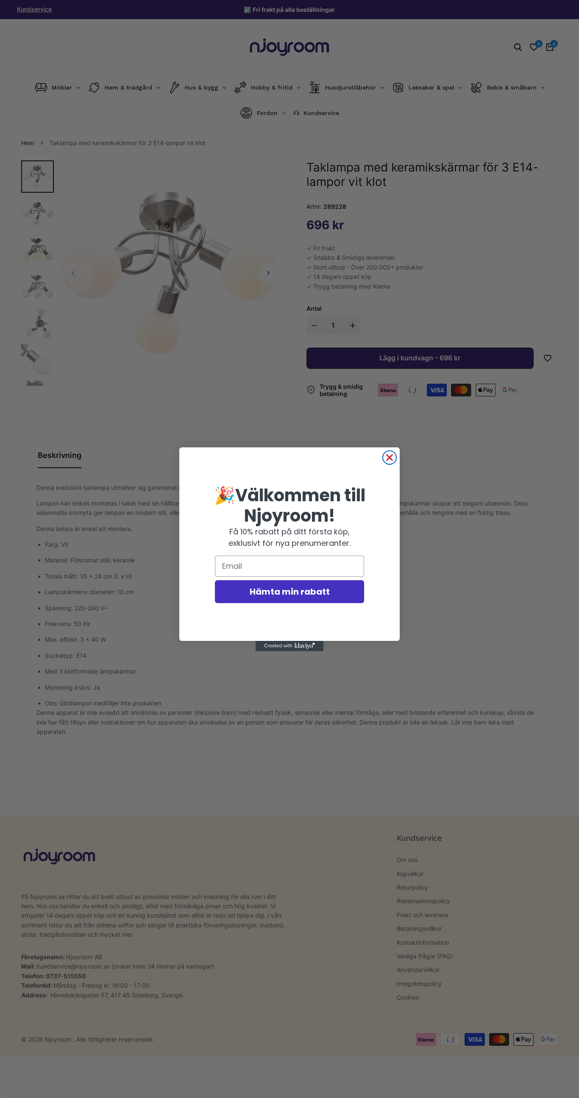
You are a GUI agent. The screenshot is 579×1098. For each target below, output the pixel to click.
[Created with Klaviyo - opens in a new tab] (289, 646)
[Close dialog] (389, 457)
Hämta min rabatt (290, 592)
